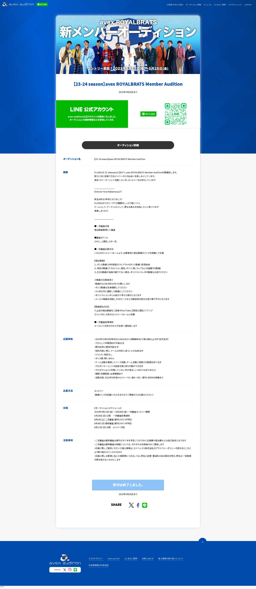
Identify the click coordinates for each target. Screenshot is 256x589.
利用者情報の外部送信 (99, 565)
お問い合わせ (147, 558)
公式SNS (248, 4)
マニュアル (207, 4)
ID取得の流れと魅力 (175, 4)
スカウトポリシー (96, 558)
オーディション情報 (193, 4)
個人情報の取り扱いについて (170, 558)
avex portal (114, 558)
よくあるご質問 (220, 4)
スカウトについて (235, 4)
